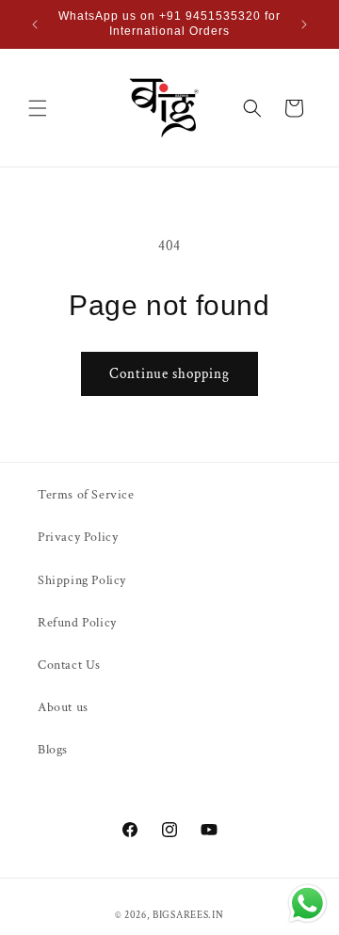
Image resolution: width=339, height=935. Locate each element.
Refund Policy (77, 622)
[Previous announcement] (35, 24)
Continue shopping (169, 374)
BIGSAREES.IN (188, 915)
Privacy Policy (78, 537)
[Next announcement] (304, 24)
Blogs (53, 749)
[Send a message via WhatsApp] (307, 903)
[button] (37, 108)
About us (63, 707)
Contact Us (69, 665)
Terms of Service (86, 494)
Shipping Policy (82, 580)
